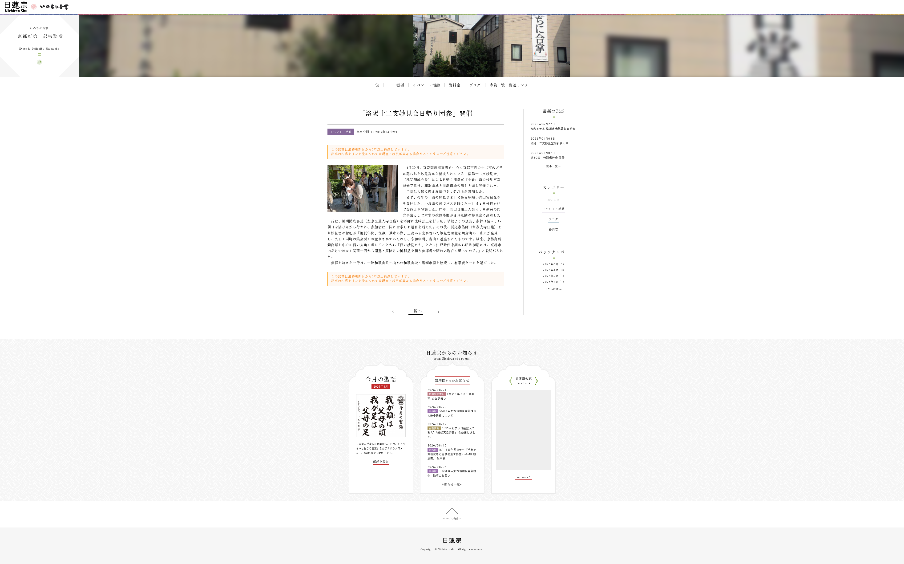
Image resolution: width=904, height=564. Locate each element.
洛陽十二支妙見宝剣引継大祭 (550, 143)
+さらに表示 (553, 289)
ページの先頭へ (452, 518)
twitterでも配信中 (375, 453)
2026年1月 (551, 270)
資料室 (455, 85)
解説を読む (381, 461)
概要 (400, 85)
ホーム (377, 85)
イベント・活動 (426, 85)
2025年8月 (551, 281)
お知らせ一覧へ (452, 484)
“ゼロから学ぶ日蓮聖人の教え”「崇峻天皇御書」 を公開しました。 (452, 432)
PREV (393, 311)
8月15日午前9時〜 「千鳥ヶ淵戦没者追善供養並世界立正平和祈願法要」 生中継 (452, 454)
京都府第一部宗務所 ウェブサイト (39, 62)
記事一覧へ (553, 166)
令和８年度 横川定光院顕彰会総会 (553, 128)
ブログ (475, 85)
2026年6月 (551, 264)
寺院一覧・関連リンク (509, 85)
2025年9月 (551, 276)
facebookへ (524, 476)
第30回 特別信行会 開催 (548, 157)
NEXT (438, 311)
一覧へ (416, 311)
